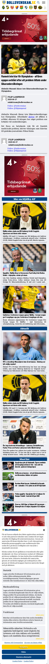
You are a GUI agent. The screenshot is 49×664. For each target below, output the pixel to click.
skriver (31, 116)
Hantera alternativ (23, 657)
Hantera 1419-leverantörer (13, 642)
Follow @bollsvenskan (17, 106)
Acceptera (23, 647)
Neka (23, 652)
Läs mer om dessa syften (33, 642)
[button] (44, 530)
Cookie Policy (17, 661)
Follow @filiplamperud (17, 108)
